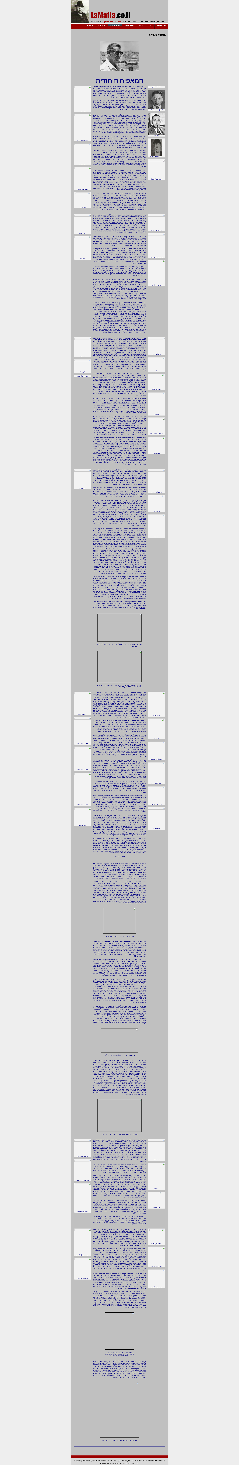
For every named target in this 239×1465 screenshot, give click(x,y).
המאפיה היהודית (115, 25)
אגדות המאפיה (161, 25)
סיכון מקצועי (89, 25)
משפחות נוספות (129, 25)
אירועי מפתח (101, 25)
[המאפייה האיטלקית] (119, 11)
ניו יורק (150, 25)
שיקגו (141, 25)
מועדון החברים (161, 28)
